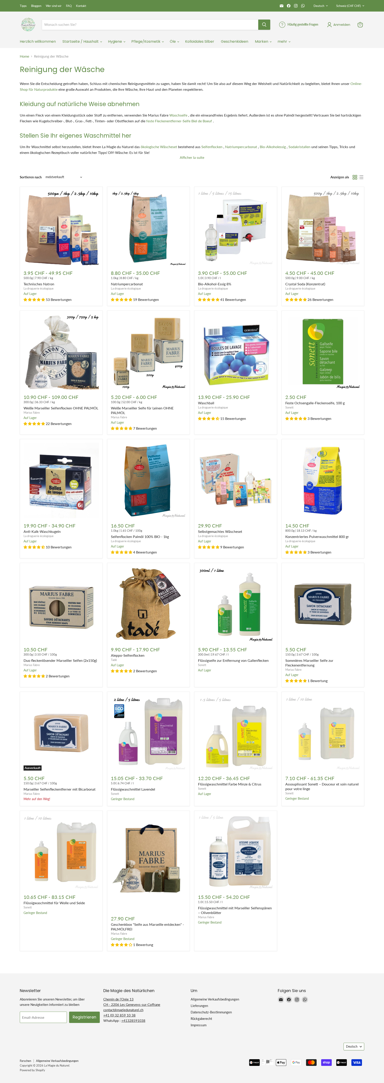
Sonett (289, 407)
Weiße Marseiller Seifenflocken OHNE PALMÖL (61, 408)
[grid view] (355, 177)
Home (24, 56)
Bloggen (36, 6)
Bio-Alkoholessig (273, 147)
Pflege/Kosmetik (146, 41)
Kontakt (81, 6)
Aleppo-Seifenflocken (127, 655)
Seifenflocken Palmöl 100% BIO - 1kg (140, 536)
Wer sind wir (54, 6)
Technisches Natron (39, 284)
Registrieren (84, 1017)
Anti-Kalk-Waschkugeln (42, 531)
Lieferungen (199, 1006)
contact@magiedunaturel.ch (123, 1010)
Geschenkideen (234, 41)
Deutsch (319, 6)
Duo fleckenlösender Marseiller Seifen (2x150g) (60, 660)
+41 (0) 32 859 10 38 (119, 1015)
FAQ (69, 6)
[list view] (361, 177)
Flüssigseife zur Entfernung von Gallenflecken (233, 660)
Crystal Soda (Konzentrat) (305, 284)
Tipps (23, 6)
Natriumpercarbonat (241, 147)
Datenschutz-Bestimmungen (211, 1012)
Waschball (206, 403)
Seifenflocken (211, 147)
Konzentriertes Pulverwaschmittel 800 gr (317, 536)
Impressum (198, 1025)
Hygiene (115, 41)
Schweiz (348, 6)
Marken (262, 41)
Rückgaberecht (201, 1019)
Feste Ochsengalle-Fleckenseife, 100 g (315, 403)
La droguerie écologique (39, 288)
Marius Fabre (32, 412)
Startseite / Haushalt (81, 41)
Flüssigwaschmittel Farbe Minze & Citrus (229, 784)
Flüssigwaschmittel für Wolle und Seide (54, 903)
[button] (34, 299)
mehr (283, 41)
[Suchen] (264, 25)
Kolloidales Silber (199, 41)
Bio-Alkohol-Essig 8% (214, 284)
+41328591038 (133, 1021)
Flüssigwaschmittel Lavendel (133, 789)
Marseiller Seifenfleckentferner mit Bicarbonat (60, 789)
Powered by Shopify (32, 1070)
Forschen (25, 1061)
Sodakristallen (299, 147)
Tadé (114, 660)
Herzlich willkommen (38, 41)
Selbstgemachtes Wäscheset (220, 531)
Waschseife (178, 115)
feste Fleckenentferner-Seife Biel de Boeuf (179, 121)
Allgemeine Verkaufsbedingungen (215, 999)
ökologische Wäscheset (159, 147)
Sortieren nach (31, 177)
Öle (173, 41)
